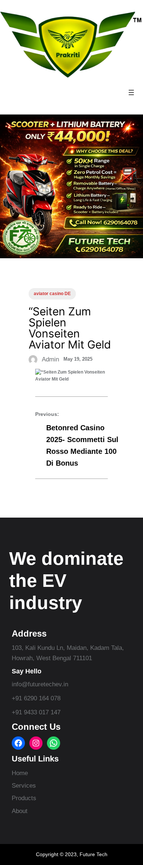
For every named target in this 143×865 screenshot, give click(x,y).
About (19, 811)
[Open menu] (131, 92)
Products (24, 798)
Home (20, 773)
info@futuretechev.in (40, 684)
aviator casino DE (52, 293)
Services (24, 785)
